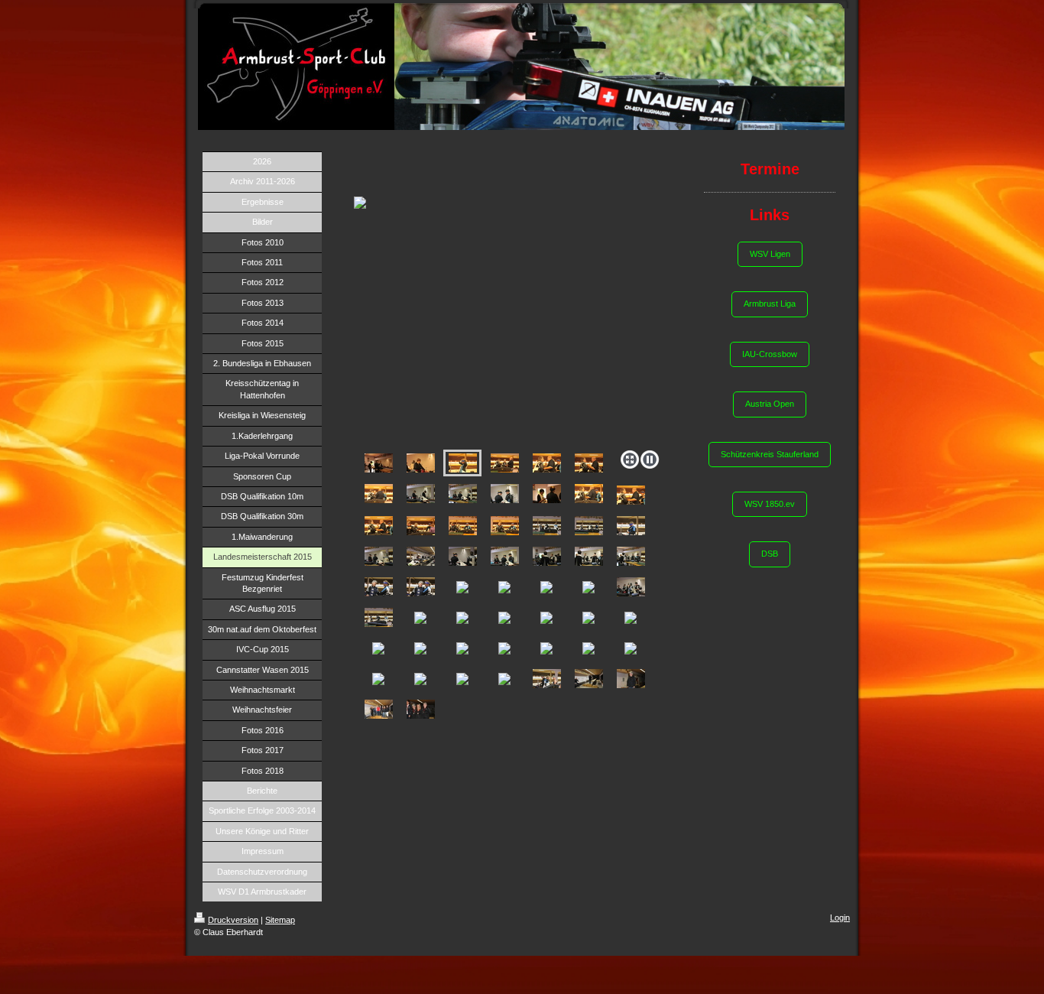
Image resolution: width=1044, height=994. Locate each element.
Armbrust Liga (770, 303)
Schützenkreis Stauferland (770, 454)
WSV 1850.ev (769, 503)
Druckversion (233, 919)
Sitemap (280, 919)
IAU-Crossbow (769, 354)
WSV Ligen (770, 253)
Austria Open (769, 403)
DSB (769, 553)
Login (840, 917)
